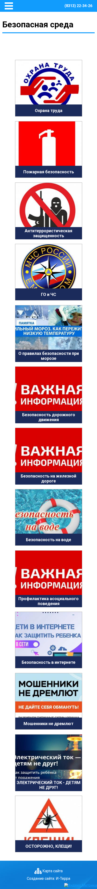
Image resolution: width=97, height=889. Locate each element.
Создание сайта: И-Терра (48, 878)
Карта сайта (52, 871)
